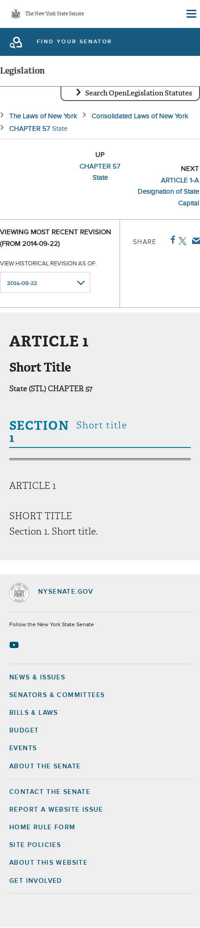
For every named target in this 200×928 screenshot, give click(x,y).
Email (194, 240)
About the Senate (44, 766)
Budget (24, 730)
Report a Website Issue (56, 809)
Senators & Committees (57, 695)
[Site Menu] (190, 14)
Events (23, 748)
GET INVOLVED (35, 881)
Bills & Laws (33, 713)
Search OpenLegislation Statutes (138, 93)
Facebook (171, 239)
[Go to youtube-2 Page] (15, 645)
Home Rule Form (42, 827)
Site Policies (35, 845)
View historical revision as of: (48, 264)
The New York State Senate (54, 14)
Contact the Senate (49, 792)
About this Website (48, 863)
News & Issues (37, 677)
